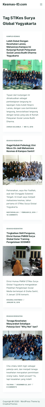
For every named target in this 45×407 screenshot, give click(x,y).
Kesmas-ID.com (15, 4)
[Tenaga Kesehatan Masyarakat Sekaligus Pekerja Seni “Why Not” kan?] (22, 346)
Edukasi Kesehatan (14, 141)
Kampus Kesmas (13, 36)
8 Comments (11, 387)
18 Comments (12, 215)
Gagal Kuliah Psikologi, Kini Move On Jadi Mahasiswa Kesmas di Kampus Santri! (21, 148)
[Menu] (41, 4)
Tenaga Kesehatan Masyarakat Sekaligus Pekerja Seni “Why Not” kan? (22, 323)
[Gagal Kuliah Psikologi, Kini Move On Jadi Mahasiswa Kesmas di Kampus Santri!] (22, 170)
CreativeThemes (10, 404)
